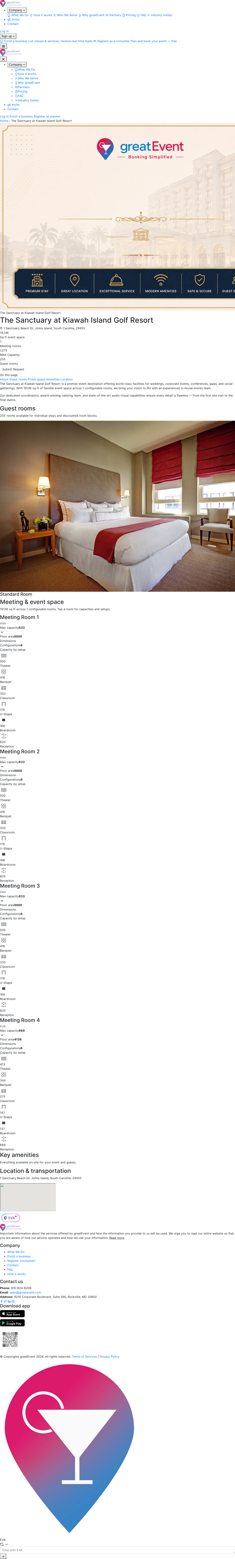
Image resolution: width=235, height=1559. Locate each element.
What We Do (16, 1252)
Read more (116, 1238)
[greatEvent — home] (117, 3)
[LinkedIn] (10, 1301)
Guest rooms (18, 379)
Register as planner (47, 116)
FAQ (10, 1269)
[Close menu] (3, 59)
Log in (4, 31)
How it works (16, 1274)
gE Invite (13, 19)
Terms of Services (84, 1356)
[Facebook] (2, 1301)
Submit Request (13, 369)
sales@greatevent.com (25, 1292)
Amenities (53, 379)
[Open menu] (3, 46)
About (4, 379)
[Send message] (3, 1556)
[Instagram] (13, 1301)
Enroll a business (21, 116)
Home (4, 121)
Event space (36, 379)
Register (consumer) (21, 1261)
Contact (13, 24)
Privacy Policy (109, 1356)
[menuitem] (18, 15)
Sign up (7, 36)
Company (16, 10)
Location (67, 379)
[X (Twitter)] (6, 1301)
